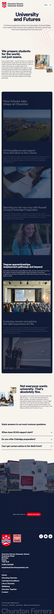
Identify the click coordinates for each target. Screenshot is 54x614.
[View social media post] (14, 468)
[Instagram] (46, 536)
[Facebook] (41, 536)
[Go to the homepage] (6, 540)
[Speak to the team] (34, 514)
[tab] (27, 424)
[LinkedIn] (50, 536)
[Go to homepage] (12, 5)
